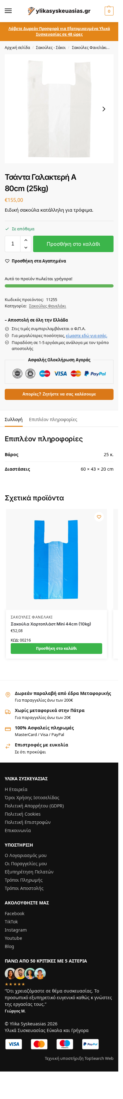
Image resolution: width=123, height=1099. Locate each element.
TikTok (11, 922)
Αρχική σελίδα (17, 47)
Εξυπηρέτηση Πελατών (29, 872)
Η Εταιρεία (16, 789)
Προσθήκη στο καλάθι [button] (56, 648)
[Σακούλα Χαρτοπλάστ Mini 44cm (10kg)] (56, 559)
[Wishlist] (99, 517)
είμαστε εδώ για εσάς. (86, 335)
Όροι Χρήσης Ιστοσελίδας (32, 797)
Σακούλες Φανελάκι (89, 47)
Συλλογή (14, 419)
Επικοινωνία (18, 830)
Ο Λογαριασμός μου (26, 855)
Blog (9, 946)
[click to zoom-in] (59, 108)
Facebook (14, 913)
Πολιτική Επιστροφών (28, 822)
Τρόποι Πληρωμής (24, 880)
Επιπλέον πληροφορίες (53, 419)
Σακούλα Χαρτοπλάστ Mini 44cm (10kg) (51, 623)
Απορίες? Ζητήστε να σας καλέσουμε (59, 394)
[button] (108, 11)
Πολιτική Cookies (23, 814)
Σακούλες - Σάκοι (51, 47)
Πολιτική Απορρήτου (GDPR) (34, 806)
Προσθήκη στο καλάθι (73, 244)
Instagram (16, 930)
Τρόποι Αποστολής (24, 888)
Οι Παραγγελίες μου (26, 863)
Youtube (13, 938)
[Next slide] (103, 109)
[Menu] (14, 11)
